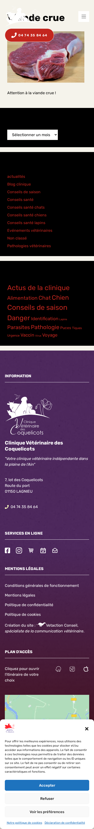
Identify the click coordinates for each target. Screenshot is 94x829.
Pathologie (45, 327)
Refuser (47, 798)
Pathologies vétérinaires (29, 246)
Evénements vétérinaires (29, 230)
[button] (86, 728)
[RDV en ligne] (43, 551)
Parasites (18, 327)
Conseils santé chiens (27, 215)
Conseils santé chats (26, 207)
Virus (38, 335)
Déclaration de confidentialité (65, 822)
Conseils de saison (23, 192)
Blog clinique (19, 184)
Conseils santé (20, 199)
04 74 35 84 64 (24, 506)
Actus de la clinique (38, 288)
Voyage (49, 335)
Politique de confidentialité (29, 605)
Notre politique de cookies (24, 822)
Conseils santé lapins (26, 222)
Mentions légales (20, 595)
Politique (13, 614)
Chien (60, 297)
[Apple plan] (86, 669)
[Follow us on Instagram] (19, 551)
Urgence (13, 335)
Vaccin (27, 335)
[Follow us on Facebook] (7, 551)
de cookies (31, 614)
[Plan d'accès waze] (58, 669)
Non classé (17, 238)
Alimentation (22, 298)
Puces (65, 328)
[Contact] (55, 551)
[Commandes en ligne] (31, 551)
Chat (45, 298)
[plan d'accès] (72, 669)
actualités (16, 176)
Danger (18, 318)
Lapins (63, 319)
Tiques (77, 328)
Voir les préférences (47, 812)
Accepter (47, 785)
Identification (44, 318)
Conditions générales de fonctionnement (42, 585)
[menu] (83, 16)
